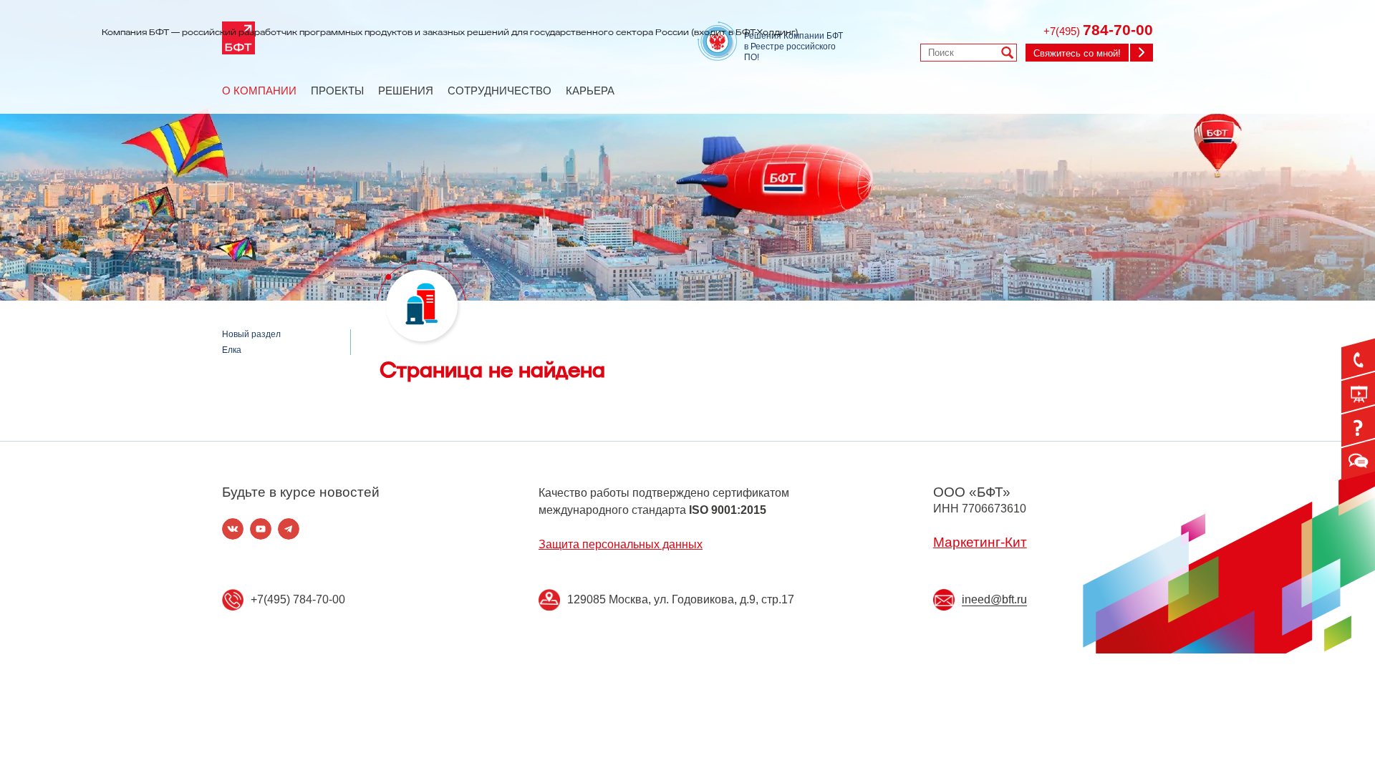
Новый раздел (251, 334)
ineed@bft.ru (994, 599)
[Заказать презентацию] (1358, 393)
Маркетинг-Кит (980, 542)
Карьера (590, 90)
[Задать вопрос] (1358, 426)
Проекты (337, 90)
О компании (259, 90)
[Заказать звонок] (1358, 359)
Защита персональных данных (621, 544)
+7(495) (1098, 31)
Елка (231, 350)
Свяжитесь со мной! (1077, 53)
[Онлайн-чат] (1358, 460)
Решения (405, 90)
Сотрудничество (499, 90)
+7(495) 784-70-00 (298, 599)
